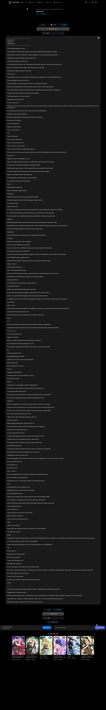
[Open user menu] (96, 2)
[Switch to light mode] (92, 2)
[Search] (89, 2)
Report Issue (54, 28)
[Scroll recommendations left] (9, 648)
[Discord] (86, 2)
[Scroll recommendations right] (96, 648)
